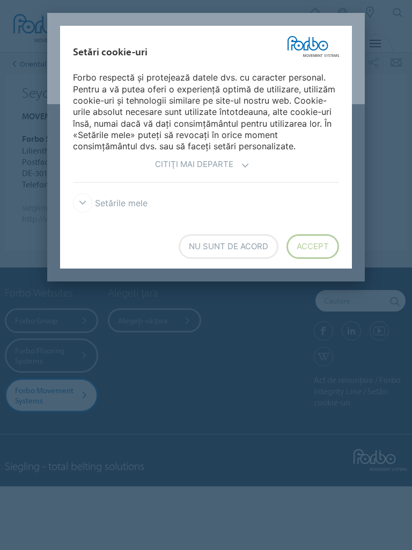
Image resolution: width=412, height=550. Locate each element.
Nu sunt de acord (228, 246)
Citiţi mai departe (194, 164)
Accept (313, 246)
